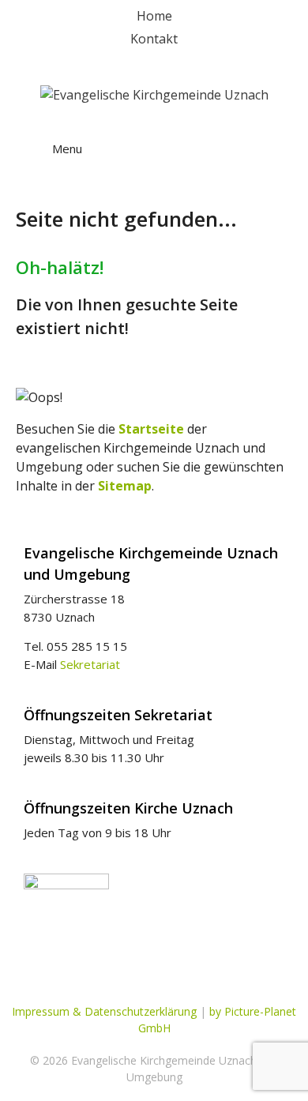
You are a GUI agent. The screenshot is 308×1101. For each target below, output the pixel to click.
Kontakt (154, 38)
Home (154, 15)
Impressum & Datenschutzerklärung (104, 1011)
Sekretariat (90, 664)
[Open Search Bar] (268, 134)
